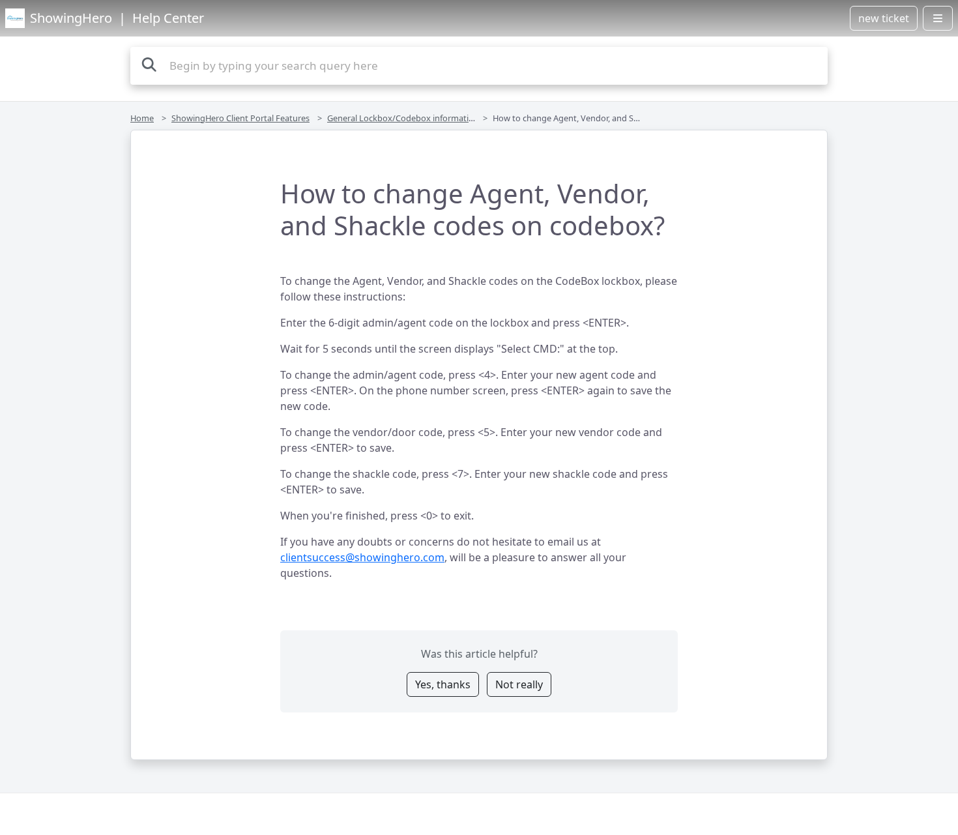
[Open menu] (938, 18)
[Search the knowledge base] (149, 64)
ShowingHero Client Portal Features (240, 118)
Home (142, 118)
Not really (519, 684)
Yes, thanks (443, 684)
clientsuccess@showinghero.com (362, 557)
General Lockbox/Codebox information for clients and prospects (451, 118)
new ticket (883, 18)
